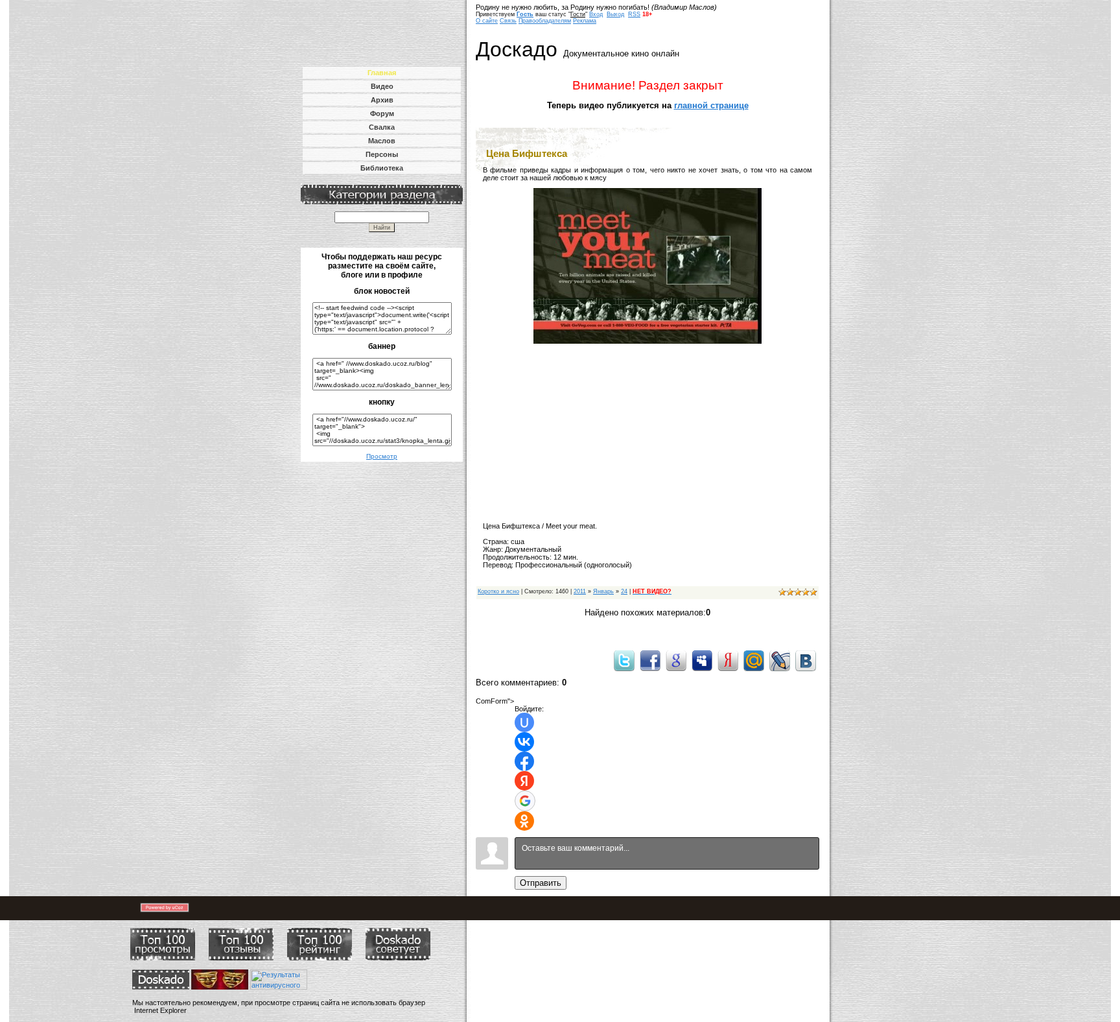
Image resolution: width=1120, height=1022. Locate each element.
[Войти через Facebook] (524, 761)
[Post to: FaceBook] (650, 660)
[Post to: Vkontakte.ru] (806, 660)
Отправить (540, 883)
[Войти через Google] (525, 800)
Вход (596, 14)
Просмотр (381, 456)
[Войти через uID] (524, 722)
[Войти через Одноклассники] (524, 821)
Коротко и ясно (498, 591)
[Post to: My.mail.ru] (754, 660)
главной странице (711, 105)
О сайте (487, 21)
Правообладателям (545, 21)
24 (624, 591)
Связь (508, 21)
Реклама (584, 21)
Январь (603, 591)
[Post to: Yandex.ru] (728, 660)
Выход (615, 14)
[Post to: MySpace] (702, 660)
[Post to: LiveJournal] (780, 660)
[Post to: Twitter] (624, 660)
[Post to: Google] (676, 660)
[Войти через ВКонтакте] (524, 742)
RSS (634, 14)
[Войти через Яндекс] (524, 780)
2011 (580, 591)
